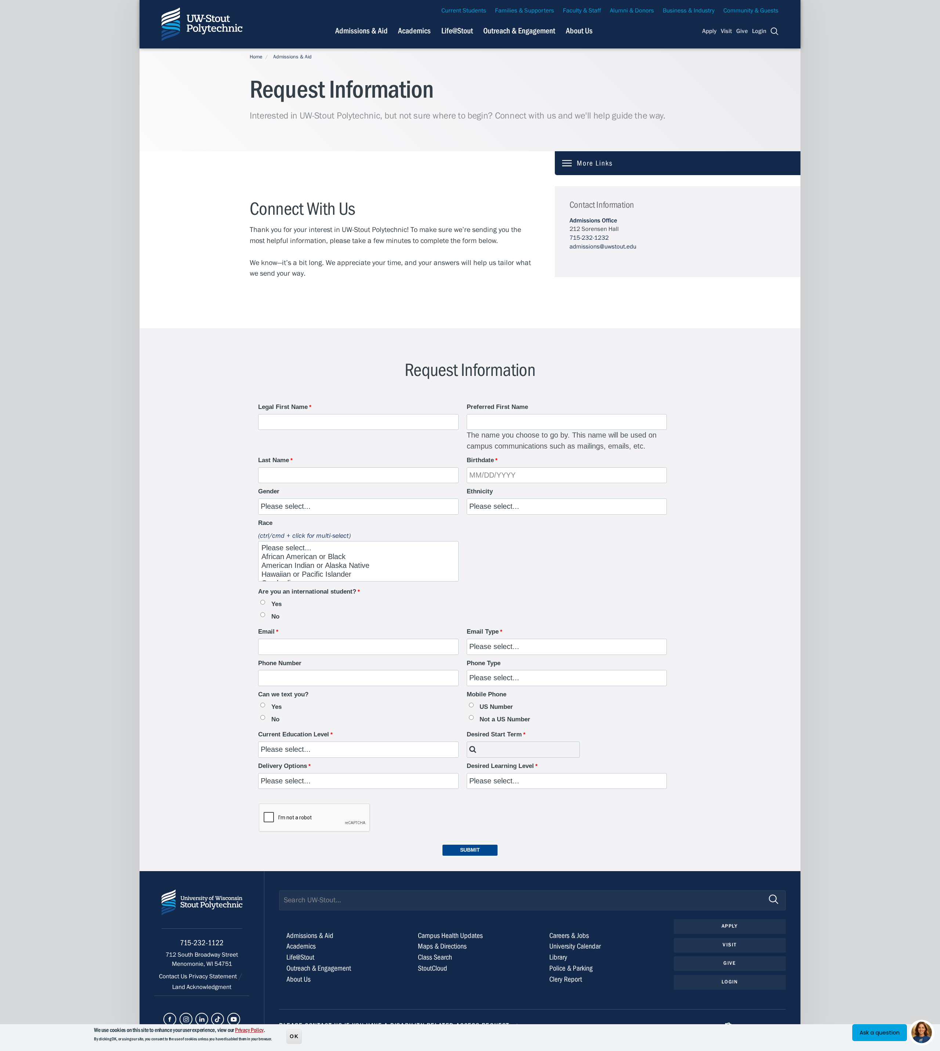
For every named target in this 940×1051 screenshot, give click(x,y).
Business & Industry (689, 10)
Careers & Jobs (569, 935)
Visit (726, 31)
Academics (414, 31)
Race (265, 522)
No (275, 616)
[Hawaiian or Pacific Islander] (354, 574)
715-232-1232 (589, 238)
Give (742, 31)
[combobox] (523, 750)
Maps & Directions (442, 946)
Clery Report (565, 979)
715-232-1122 (202, 942)
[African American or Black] (354, 556)
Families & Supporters (524, 10)
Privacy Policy (249, 1030)
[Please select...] (354, 548)
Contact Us (174, 976)
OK (294, 1036)
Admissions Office (593, 220)
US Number (496, 706)
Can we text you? (283, 694)
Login (759, 31)
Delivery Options (282, 765)
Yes (276, 604)
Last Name (273, 460)
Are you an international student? (307, 591)
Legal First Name (283, 406)
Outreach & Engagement (519, 31)
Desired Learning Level (500, 765)
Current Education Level (293, 734)
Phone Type (483, 663)
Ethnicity (480, 491)
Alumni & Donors (632, 10)
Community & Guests (750, 10)
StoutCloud (432, 968)
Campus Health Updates (450, 935)
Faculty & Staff (582, 10)
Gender (268, 491)
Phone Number (279, 663)
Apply (709, 31)
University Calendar (575, 946)
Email (266, 631)
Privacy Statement (213, 976)
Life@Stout (457, 31)
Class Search (435, 957)
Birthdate (480, 460)
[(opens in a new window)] (169, 1019)
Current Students (463, 10)
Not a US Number (505, 719)
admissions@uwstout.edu (603, 246)
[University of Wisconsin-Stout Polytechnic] (202, 909)
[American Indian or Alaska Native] (354, 565)
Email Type (483, 631)
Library (558, 957)
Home (256, 57)
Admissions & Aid (361, 31)
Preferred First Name (497, 406)
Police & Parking (571, 968)
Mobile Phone (486, 694)
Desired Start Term (494, 734)
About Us (579, 31)
